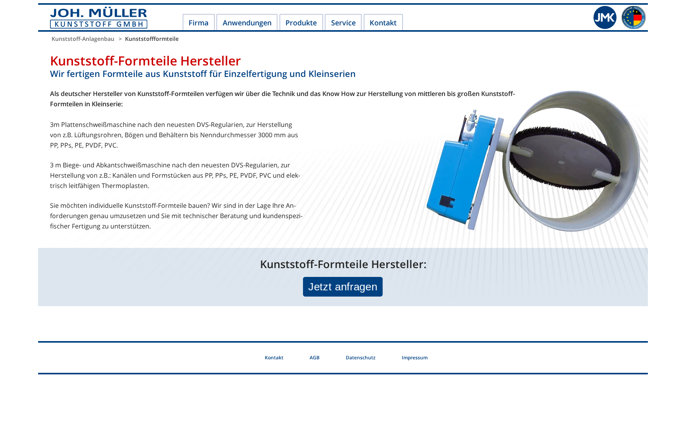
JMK (605, 17)
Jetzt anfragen (343, 286)
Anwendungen (247, 22)
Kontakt (383, 22)
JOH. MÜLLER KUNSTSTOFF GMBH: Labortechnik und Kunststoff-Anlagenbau (98, 17)
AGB (315, 357)
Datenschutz (361, 357)
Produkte (301, 22)
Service (343, 22)
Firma (198, 22)
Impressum (415, 357)
